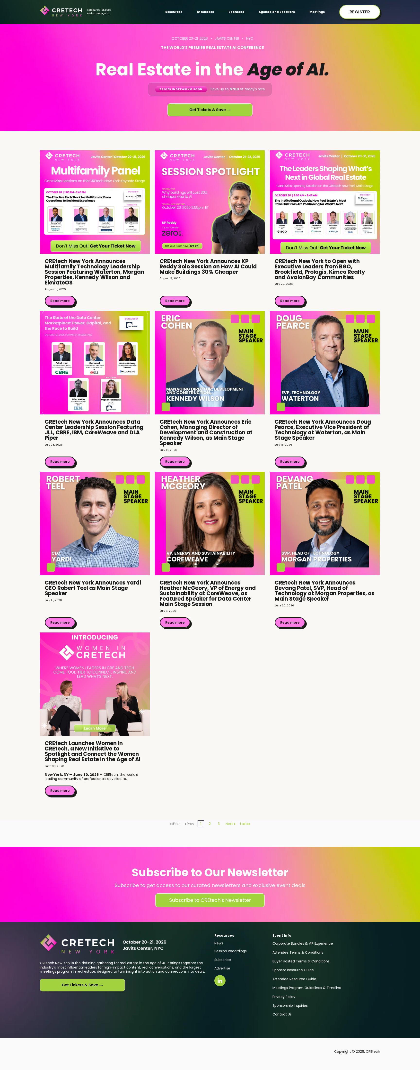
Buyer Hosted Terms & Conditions (301, 961)
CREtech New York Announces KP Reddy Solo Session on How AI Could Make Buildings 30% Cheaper (208, 266)
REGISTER (360, 12)
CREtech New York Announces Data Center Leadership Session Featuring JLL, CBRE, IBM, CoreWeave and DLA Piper (94, 430)
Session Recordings (230, 951)
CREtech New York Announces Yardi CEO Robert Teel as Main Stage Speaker (93, 588)
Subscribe (222, 959)
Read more (60, 300)
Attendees (205, 12)
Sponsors (236, 12)
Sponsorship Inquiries (290, 1005)
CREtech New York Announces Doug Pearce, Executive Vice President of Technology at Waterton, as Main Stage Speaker (323, 430)
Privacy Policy (283, 996)
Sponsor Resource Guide (293, 970)
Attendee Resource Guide (294, 979)
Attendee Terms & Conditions (297, 952)
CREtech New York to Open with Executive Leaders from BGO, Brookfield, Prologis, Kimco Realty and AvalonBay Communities (320, 269)
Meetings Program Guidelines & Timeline (306, 987)
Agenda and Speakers (277, 12)
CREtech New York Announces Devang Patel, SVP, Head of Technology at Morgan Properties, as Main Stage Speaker (325, 591)
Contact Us (282, 1014)
